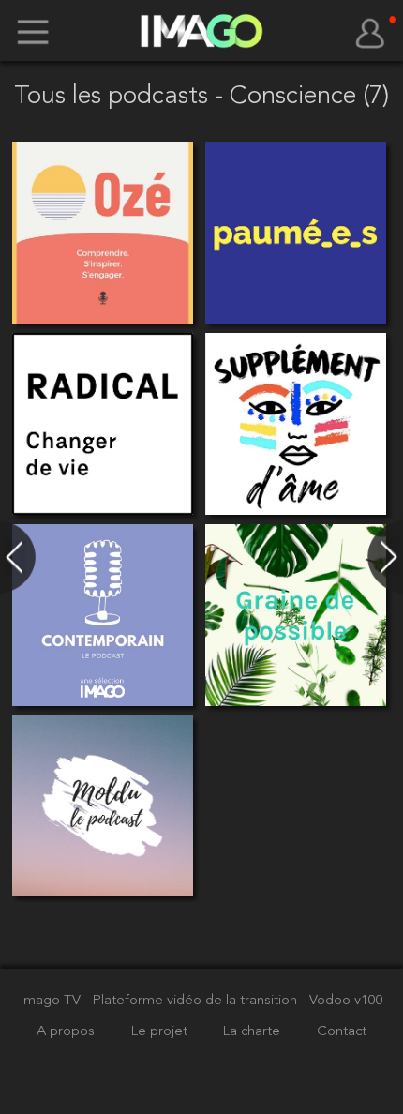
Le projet (161, 1032)
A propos (67, 1032)
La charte (253, 1032)
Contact (341, 1032)
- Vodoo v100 (342, 1001)
